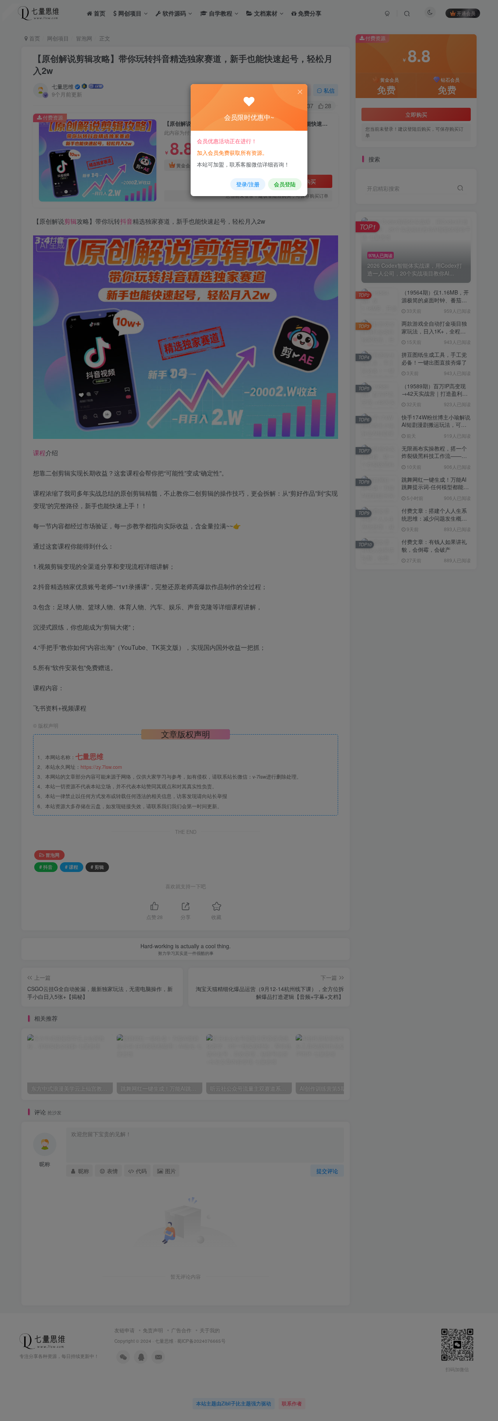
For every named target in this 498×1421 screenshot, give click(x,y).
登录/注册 (248, 184)
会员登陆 (285, 184)
